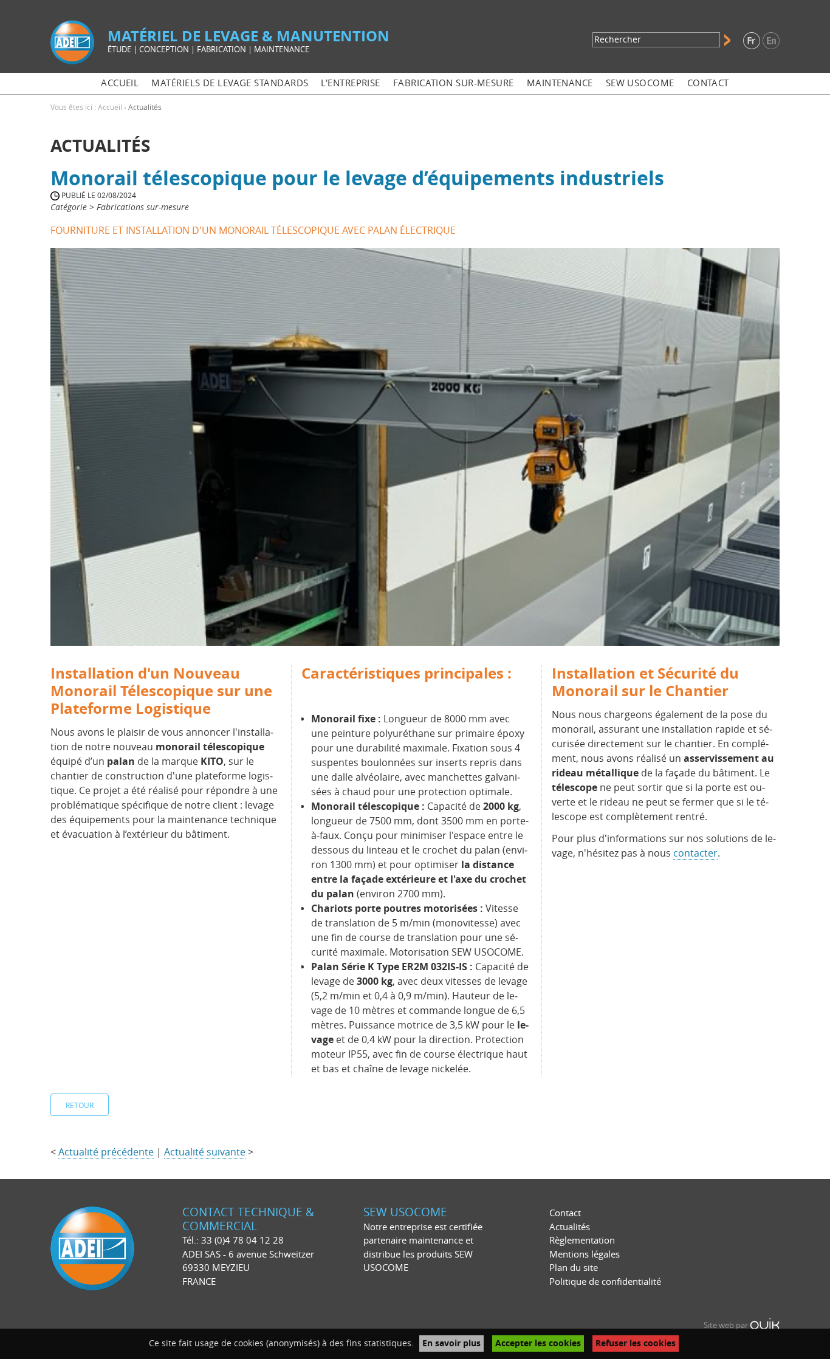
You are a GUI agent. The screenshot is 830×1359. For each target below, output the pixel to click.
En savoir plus (451, 1343)
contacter (695, 853)
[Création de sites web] (765, 1325)
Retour (80, 1105)
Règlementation (582, 1240)
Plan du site (573, 1267)
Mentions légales (584, 1254)
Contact (565, 1213)
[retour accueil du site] (72, 41)
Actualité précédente (106, 1152)
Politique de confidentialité (605, 1281)
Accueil (110, 107)
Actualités (569, 1227)
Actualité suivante (204, 1152)
